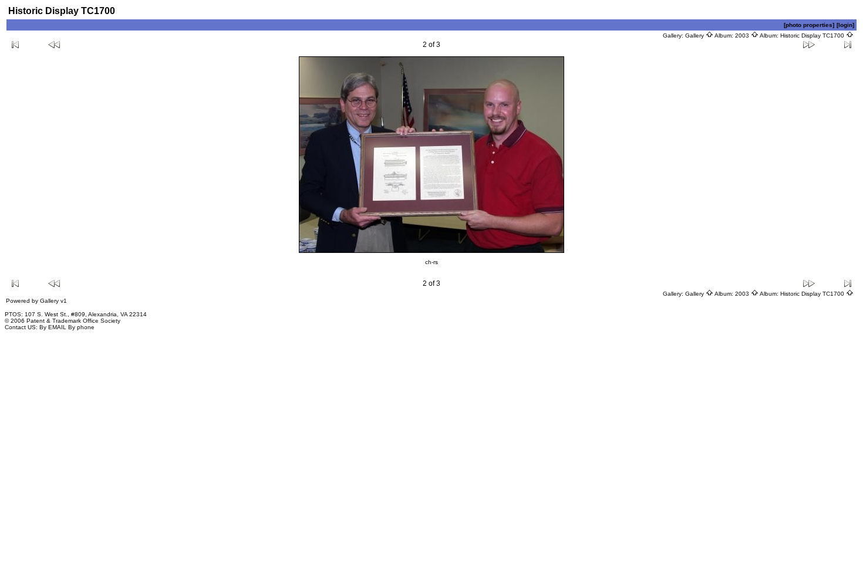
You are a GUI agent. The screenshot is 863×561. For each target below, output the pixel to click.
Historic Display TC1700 (813, 35)
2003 (743, 35)
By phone (81, 327)
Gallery (695, 35)
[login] (845, 25)
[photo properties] (809, 25)
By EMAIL (52, 327)
